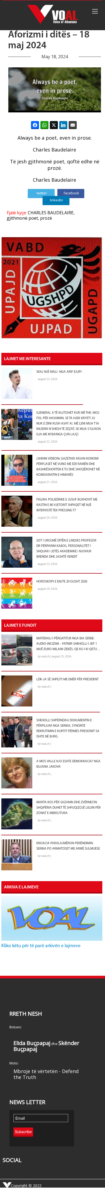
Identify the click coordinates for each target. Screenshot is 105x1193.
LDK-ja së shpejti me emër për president (67, 679)
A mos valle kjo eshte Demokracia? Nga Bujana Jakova (68, 764)
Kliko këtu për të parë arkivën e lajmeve (40, 946)
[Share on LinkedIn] (63, 125)
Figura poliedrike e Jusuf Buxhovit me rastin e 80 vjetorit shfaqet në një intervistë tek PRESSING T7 (66, 505)
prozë (46, 218)
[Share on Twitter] (54, 125)
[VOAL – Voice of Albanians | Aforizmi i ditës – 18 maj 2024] (52, 15)
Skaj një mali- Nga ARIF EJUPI (59, 372)
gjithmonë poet (22, 218)
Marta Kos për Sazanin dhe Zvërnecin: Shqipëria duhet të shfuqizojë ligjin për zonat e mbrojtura (68, 808)
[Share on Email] (73, 125)
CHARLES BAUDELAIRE (51, 212)
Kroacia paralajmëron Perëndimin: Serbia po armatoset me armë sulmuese (68, 846)
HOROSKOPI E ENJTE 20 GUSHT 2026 (61, 581)
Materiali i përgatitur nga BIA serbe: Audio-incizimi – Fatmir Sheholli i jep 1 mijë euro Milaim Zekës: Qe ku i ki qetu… (68, 644)
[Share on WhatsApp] (44, 125)
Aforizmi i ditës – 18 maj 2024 (48, 40)
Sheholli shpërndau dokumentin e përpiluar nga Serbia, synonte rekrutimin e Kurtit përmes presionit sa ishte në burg (67, 728)
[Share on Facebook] (35, 125)
